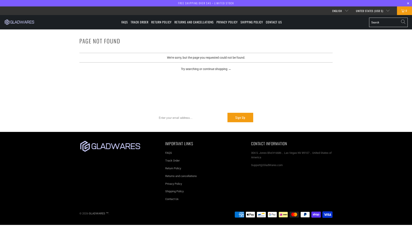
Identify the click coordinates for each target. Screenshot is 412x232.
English (337, 11)
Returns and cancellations (181, 176)
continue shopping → (217, 69)
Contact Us (172, 199)
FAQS (168, 152)
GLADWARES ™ (99, 213)
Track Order (172, 160)
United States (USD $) (370, 11)
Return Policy (173, 168)
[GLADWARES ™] (19, 22)
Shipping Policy (174, 191)
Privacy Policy (173, 183)
